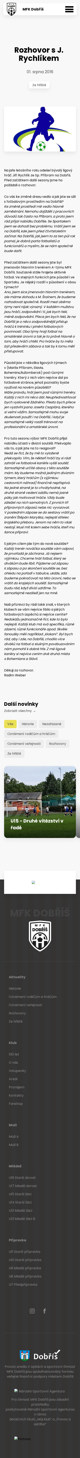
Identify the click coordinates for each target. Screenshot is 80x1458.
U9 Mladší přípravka (25, 1268)
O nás (13, 1062)
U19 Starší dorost (22, 1177)
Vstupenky (17, 1070)
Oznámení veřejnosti (24, 743)
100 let (14, 1054)
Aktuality (17, 977)
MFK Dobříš (33, 9)
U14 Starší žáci (20, 1202)
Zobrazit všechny (20, 710)
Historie (28, 724)
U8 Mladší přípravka (25, 1276)
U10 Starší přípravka (25, 1260)
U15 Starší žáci (20, 1194)
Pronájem (16, 1087)
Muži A (14, 1136)
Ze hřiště (39, 85)
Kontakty (16, 1095)
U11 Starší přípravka (24, 1251)
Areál (13, 1079)
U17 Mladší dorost (23, 1186)
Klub (13, 1042)
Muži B (13, 1144)
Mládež (15, 1166)
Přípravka (17, 1240)
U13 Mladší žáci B (22, 1218)
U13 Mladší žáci (20, 1210)
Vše (10, 724)
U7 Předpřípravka (23, 1284)
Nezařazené (51, 724)
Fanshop (16, 1103)
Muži (13, 1125)
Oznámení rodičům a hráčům (31, 733)
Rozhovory (57, 743)
